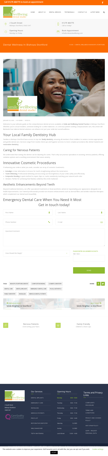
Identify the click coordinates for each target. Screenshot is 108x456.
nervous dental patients (37, 294)
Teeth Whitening (37, 433)
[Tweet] (103, 284)
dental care (8, 289)
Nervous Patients (37, 413)
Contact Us (82, 12)
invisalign (22, 294)
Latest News (95, 12)
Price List (34, 418)
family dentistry (9, 294)
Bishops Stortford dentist (19, 284)
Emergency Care (37, 403)
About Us (42, 12)
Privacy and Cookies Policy (93, 419)
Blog (28, 120)
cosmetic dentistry (55, 284)
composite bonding (38, 284)
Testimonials (69, 12)
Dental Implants (37, 398)
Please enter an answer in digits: (85, 251)
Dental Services (55, 12)
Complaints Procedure (90, 404)
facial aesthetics (55, 289)
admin (20, 120)
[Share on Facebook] (98, 284)
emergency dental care (38, 289)
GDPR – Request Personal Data (91, 432)
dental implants (21, 289)
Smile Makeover (37, 428)
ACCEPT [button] (54, 452)
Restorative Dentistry (39, 423)
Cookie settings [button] (97, 449)
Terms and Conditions (90, 411)
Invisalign (35, 408)
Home (33, 12)
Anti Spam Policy (92, 426)
